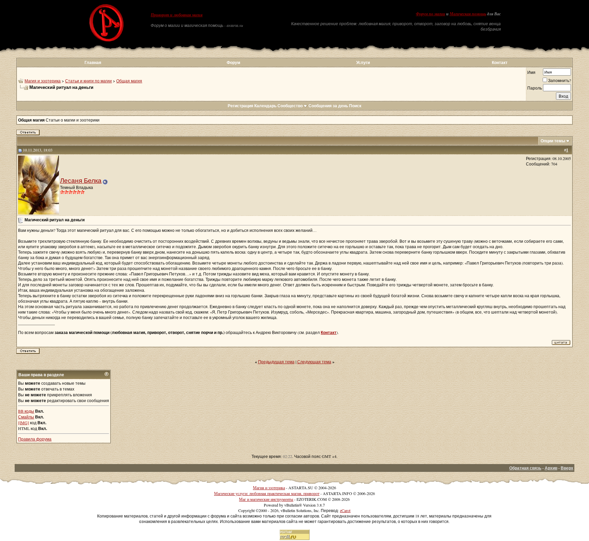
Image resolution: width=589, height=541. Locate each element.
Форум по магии (430, 14)
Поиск (355, 106)
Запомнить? (559, 80)
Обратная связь (525, 468)
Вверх (567, 468)
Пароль (534, 88)
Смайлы (26, 416)
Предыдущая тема (276, 361)
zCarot (345, 510)
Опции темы (553, 141)
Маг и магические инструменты (266, 499)
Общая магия (129, 80)
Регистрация (240, 106)
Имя (531, 72)
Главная (93, 62)
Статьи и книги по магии (88, 80)
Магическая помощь (468, 14)
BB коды (26, 411)
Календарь (265, 106)
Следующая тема (314, 361)
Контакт (500, 62)
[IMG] (23, 422)
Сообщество (290, 106)
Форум (233, 62)
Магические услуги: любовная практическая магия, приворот (266, 493)
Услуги (363, 62)
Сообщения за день (328, 106)
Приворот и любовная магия (176, 15)
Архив (551, 468)
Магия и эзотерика (43, 80)
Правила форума (34, 439)
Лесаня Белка (81, 180)
